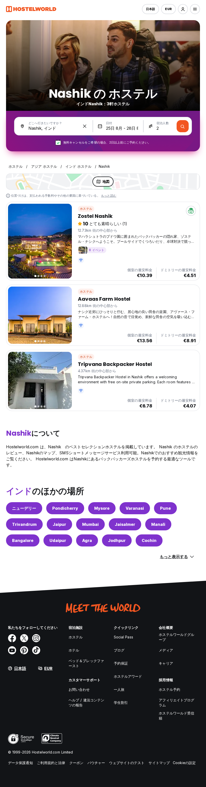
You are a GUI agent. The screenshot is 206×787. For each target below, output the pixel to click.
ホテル (74, 650)
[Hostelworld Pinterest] (24, 650)
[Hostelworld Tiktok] (36, 650)
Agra (87, 540)
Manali (158, 524)
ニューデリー (24, 508)
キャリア (166, 663)
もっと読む (108, 195)
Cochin (149, 540)
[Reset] (85, 126)
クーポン (76, 763)
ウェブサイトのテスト (126, 763)
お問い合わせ (79, 689)
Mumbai (90, 524)
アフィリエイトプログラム (176, 702)
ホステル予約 (169, 689)
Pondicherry (65, 508)
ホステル (86, 209)
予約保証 (121, 663)
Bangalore (22, 540)
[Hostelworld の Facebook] (12, 638)
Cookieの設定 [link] (184, 763)
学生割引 (121, 702)
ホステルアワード (128, 676)
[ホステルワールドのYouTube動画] (12, 650)
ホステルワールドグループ (176, 637)
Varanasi (135, 508)
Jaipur (59, 524)
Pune (165, 508)
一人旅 (119, 689)
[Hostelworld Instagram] (36, 638)
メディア (166, 650)
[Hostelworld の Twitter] (24, 638)
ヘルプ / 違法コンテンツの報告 (86, 702)
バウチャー (96, 763)
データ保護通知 (20, 763)
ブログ (119, 650)
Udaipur (57, 540)
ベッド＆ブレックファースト (86, 663)
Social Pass (123, 637)
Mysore (102, 508)
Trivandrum (24, 524)
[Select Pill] (183, 9)
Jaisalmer (125, 524)
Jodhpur (117, 540)
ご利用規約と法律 (51, 763)
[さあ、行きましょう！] (183, 126)
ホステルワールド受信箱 (176, 715)
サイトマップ (159, 763)
